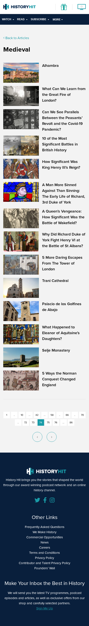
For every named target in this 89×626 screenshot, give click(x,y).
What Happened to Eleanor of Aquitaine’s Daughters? (61, 332)
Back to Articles (17, 37)
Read (21, 19)
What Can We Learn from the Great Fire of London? (64, 94)
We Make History (44, 532)
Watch (6, 19)
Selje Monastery (56, 350)
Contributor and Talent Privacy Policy (44, 563)
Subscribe (38, 19)
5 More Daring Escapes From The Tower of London (62, 263)
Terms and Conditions (44, 552)
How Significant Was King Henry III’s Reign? (61, 164)
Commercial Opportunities (44, 537)
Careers (44, 547)
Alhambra (50, 65)
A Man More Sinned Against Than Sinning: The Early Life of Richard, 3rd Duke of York (63, 193)
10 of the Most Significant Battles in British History (60, 144)
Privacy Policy (44, 558)
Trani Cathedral (55, 280)
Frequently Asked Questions (44, 527)
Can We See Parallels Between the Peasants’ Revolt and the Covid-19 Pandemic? (62, 120)
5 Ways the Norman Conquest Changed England (59, 379)
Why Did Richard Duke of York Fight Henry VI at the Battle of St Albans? (63, 240)
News (45, 542)
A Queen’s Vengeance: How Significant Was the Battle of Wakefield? (63, 217)
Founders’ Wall (44, 568)
